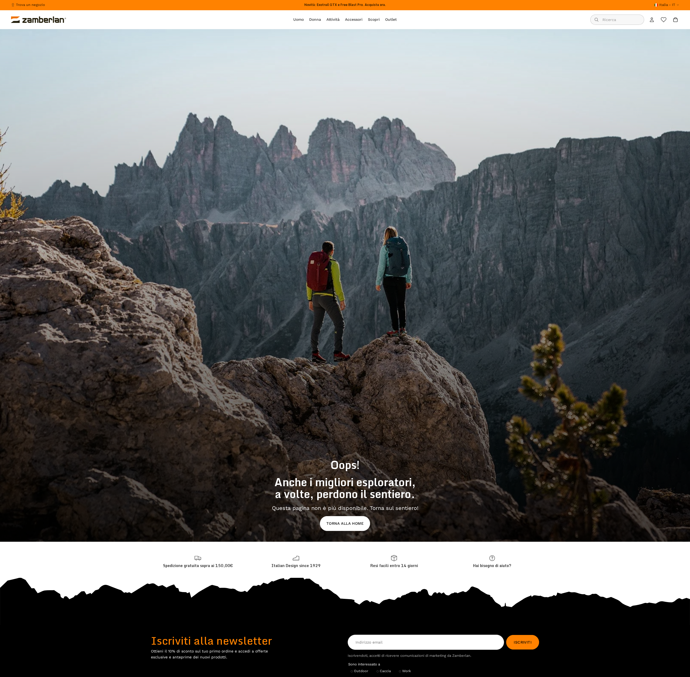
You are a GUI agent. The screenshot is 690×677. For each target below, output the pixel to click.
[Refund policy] (394, 561)
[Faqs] (492, 561)
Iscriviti (523, 642)
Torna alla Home (345, 523)
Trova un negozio (30, 5)
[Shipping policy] (198, 561)
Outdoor (361, 671)
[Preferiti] (664, 20)
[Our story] (296, 561)
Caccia (385, 671)
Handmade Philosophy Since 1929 (345, 4)
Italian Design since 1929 (296, 565)
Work (406, 671)
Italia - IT (667, 5)
